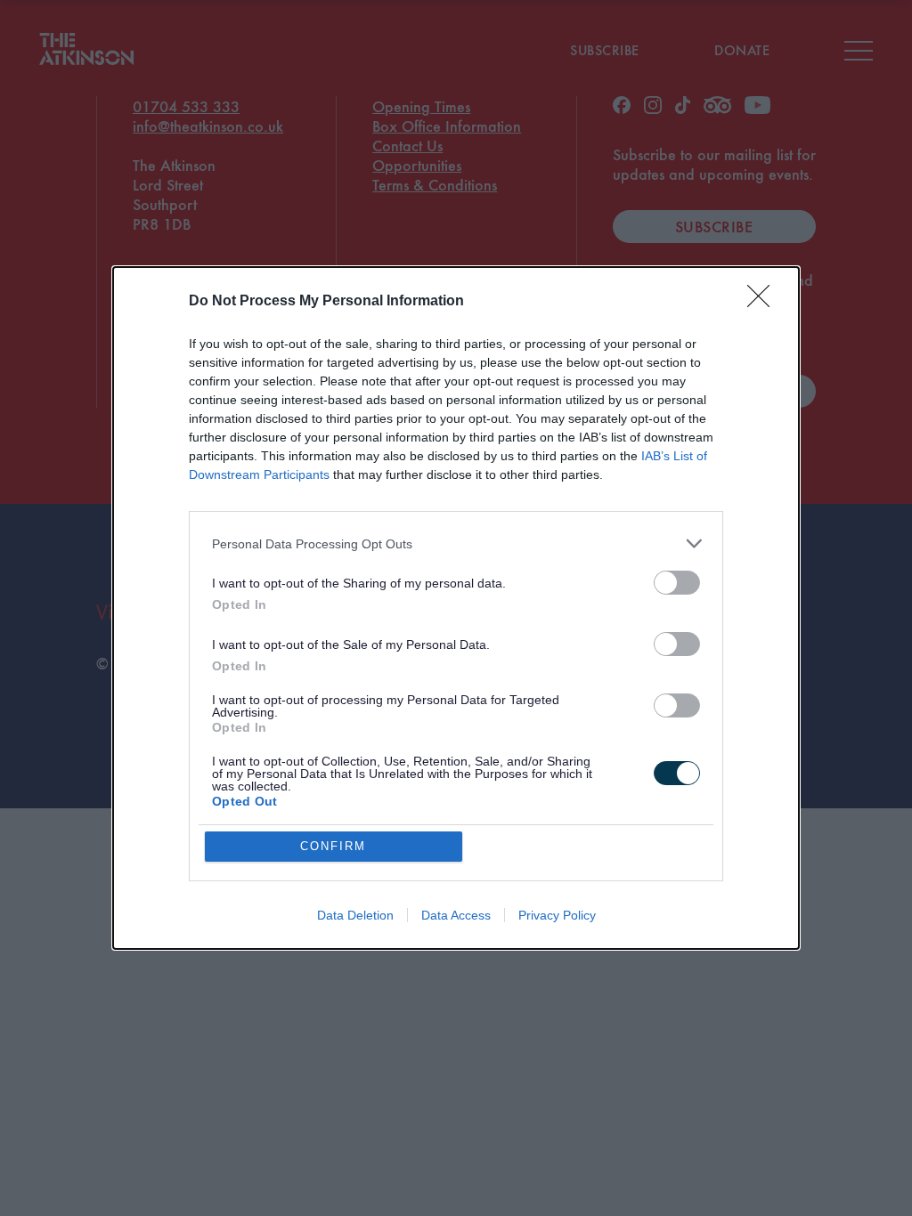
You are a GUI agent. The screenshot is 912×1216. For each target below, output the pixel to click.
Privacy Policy (557, 915)
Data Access (456, 915)
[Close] (764, 302)
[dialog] (456, 608)
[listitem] (456, 543)
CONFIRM (333, 846)
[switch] (677, 583)
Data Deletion (355, 915)
